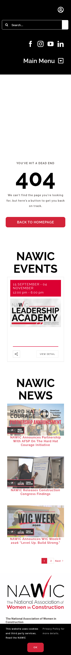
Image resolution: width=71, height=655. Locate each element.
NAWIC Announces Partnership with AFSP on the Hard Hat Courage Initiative (35, 441)
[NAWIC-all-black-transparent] (35, 575)
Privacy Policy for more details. (54, 631)
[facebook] (30, 44)
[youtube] (51, 44)
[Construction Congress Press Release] (35, 458)
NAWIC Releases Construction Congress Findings (35, 492)
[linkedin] (61, 44)
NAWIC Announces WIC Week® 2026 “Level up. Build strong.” (35, 541)
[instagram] (40, 44)
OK (35, 647)
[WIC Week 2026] (35, 507)
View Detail (47, 354)
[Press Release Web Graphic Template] (35, 405)
